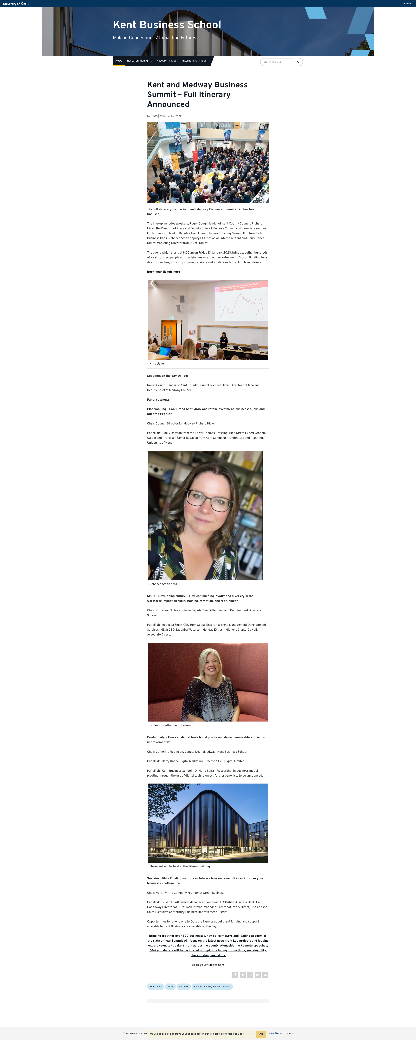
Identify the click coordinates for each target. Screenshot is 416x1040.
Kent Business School (167, 25)
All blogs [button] (407, 3)
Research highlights (139, 61)
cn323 (154, 116)
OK (261, 1034)
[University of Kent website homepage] (17, 4)
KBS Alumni (156, 986)
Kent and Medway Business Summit (212, 986)
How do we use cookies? (229, 1034)
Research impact (167, 61)
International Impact (195, 61)
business (183, 986)
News (118, 61)
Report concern (284, 1033)
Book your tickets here (163, 272)
